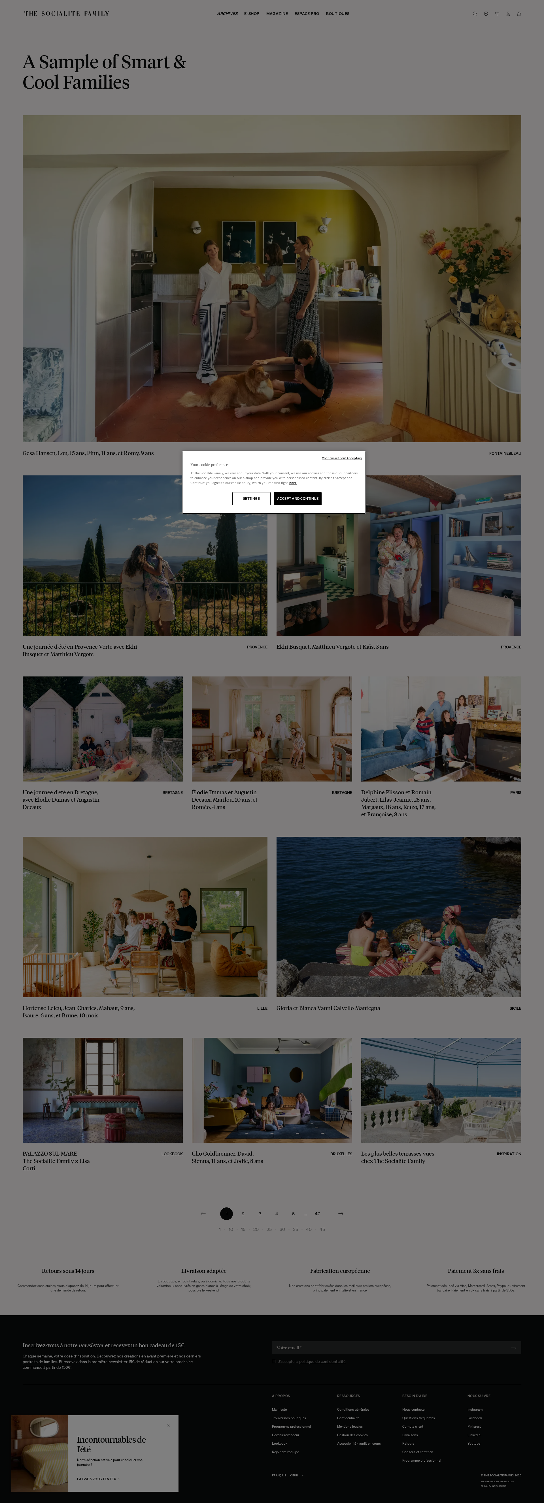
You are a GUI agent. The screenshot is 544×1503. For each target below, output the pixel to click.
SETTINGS (251, 498)
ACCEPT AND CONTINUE (297, 498)
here (293, 483)
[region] (274, 482)
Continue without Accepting (342, 458)
